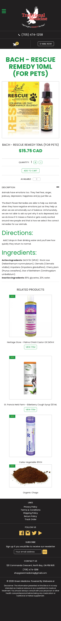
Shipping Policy (30, 513)
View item (30, 347)
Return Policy (30, 516)
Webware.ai (48, 581)
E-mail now (46, 43)
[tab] (30, 187)
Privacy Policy (30, 506)
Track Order (30, 519)
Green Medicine (22, 581)
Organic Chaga (30, 492)
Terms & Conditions (30, 510)
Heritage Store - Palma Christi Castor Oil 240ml (30, 342)
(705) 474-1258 (32, 35)
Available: (26, 179)
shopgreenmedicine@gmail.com (30, 573)
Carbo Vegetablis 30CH (30, 462)
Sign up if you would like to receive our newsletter (30, 546)
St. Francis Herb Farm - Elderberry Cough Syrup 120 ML (30, 404)
